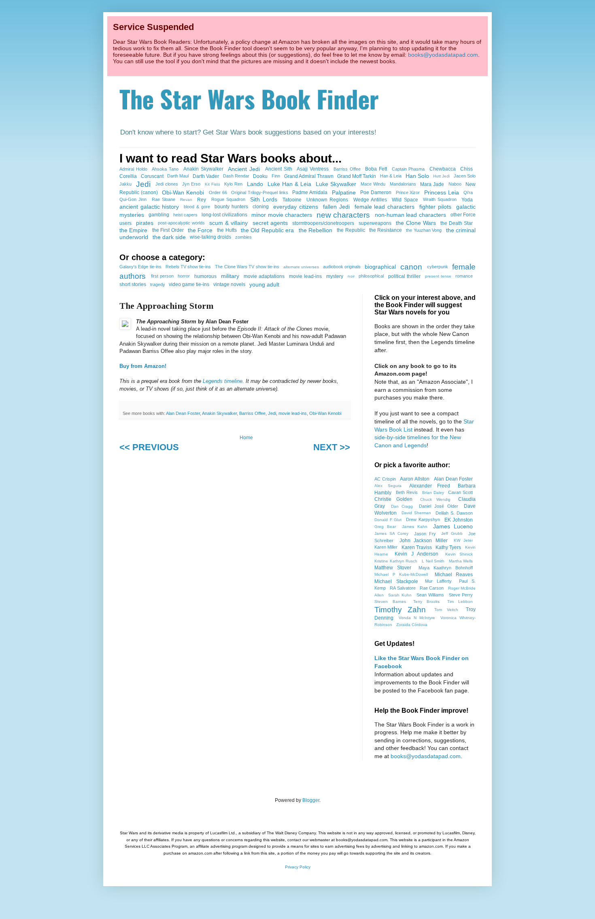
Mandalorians (403, 184)
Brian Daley (433, 492)
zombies (243, 237)
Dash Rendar (236, 175)
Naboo (454, 184)
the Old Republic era (267, 230)
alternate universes (301, 267)
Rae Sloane (163, 199)
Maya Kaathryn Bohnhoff (446, 567)
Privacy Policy (297, 867)
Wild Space (405, 200)
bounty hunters (231, 206)
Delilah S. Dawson (454, 513)
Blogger (310, 800)
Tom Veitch (446, 609)
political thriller (404, 276)
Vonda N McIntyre (417, 618)
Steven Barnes (390, 601)
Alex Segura (388, 485)
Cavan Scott (460, 492)
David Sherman (416, 513)
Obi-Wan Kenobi (183, 192)
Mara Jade (432, 184)
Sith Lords (263, 199)
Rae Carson (432, 588)
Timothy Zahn (400, 609)
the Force (200, 230)
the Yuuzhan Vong (424, 230)
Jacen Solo (465, 175)
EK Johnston (458, 520)
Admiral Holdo (133, 169)
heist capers (185, 214)
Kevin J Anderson (416, 554)
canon (411, 267)
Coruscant (152, 176)
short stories (132, 284)
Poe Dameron (375, 192)
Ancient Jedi (244, 169)
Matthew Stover (392, 568)
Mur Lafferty (438, 581)
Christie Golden (393, 499)
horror (184, 276)
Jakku (125, 184)
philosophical (371, 276)
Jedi (143, 184)
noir (351, 276)
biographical (380, 266)
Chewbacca (442, 169)
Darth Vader (206, 176)
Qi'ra (468, 192)
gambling (159, 215)
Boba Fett (376, 169)
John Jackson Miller (424, 540)
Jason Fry (425, 533)
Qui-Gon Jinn (133, 199)
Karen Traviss (417, 547)
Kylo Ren (233, 184)
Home (246, 437)
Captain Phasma (408, 169)
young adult (264, 284)
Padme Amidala (309, 192)
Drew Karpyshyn (423, 519)
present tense (438, 276)
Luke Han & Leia (289, 184)
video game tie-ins (189, 284)
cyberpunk (437, 266)
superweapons (375, 223)
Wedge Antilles (370, 200)
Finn (276, 175)
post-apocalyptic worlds (181, 222)
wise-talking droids (210, 237)
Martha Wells (461, 561)
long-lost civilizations (224, 215)
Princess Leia (441, 192)
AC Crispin (385, 479)
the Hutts (226, 230)
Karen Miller (385, 547)
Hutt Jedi (441, 176)
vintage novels (229, 284)
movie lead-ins (305, 276)
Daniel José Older (438, 506)
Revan (186, 199)
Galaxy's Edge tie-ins (140, 266)
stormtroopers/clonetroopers (323, 223)
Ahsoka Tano (165, 169)
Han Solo (417, 176)
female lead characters (384, 206)
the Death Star (456, 223)
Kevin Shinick (459, 554)
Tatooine (292, 200)
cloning (261, 206)
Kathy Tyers (448, 547)
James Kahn (414, 526)
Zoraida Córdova (411, 624)
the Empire (133, 230)
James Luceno (453, 526)
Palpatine (344, 192)
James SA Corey (391, 533)
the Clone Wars (416, 223)
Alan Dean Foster (183, 413)
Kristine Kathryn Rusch (395, 561)
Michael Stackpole (396, 581)
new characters (343, 215)
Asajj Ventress (313, 169)
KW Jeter (463, 540)
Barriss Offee (347, 169)
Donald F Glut (388, 519)
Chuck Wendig (435, 499)
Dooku (260, 176)
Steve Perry (461, 594)
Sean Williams (430, 594)
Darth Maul (178, 175)
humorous (205, 276)
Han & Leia (391, 175)
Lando (255, 184)
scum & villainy (228, 223)
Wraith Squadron (440, 199)
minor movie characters (281, 215)
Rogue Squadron (228, 199)
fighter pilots (435, 206)
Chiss (466, 169)
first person (162, 276)
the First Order (168, 230)
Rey (201, 200)
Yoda (467, 200)
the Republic (351, 230)
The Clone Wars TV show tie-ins (247, 266)
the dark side (169, 237)
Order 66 (218, 192)
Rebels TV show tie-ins (188, 266)
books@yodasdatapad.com (443, 54)
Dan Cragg (402, 506)
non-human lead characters (410, 215)
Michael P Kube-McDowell (401, 574)
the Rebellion (315, 230)
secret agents (270, 223)
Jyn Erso (191, 184)
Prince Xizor (408, 192)
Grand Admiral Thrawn (309, 176)
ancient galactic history (149, 206)
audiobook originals (342, 266)
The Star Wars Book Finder (249, 98)
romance (464, 276)
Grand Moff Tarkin (356, 176)
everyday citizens (295, 206)
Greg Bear (385, 526)
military (230, 276)
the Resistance (385, 230)
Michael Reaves (454, 574)
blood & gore (197, 206)
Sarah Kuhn (400, 595)
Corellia (128, 176)
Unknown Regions (327, 200)
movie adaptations (264, 276)
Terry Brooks (426, 601)
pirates (144, 223)
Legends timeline (222, 381)
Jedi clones (166, 184)
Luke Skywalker (336, 184)
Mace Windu (373, 184)
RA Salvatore (403, 588)
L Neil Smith (433, 561)
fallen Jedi (336, 206)
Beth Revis (407, 492)
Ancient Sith (278, 169)
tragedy (157, 284)
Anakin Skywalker (203, 169)
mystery (334, 276)
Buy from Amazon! (142, 366)
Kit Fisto (212, 184)
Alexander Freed (429, 486)
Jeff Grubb (452, 533)
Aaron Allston (414, 479)
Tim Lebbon (460, 601)
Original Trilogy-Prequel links (259, 192)
